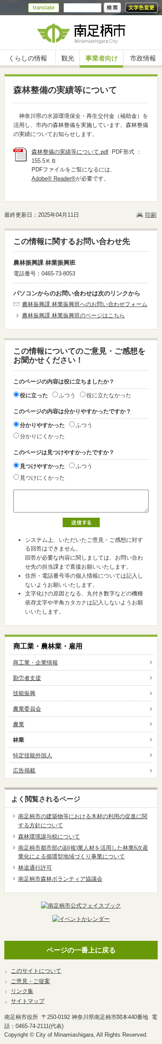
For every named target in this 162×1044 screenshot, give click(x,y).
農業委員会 (27, 708)
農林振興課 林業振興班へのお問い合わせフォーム (84, 304)
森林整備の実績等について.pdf (70, 152)
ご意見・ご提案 (30, 981)
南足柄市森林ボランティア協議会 (60, 879)
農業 (18, 724)
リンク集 (22, 991)
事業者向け (102, 58)
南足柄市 (81, 33)
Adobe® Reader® (54, 178)
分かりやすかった (42, 425)
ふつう (67, 395)
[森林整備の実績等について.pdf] (20, 159)
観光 (67, 58)
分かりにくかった (42, 436)
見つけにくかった (42, 478)
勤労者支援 (27, 678)
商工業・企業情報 (35, 662)
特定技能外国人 (32, 755)
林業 (18, 740)
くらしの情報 (27, 58)
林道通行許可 (35, 867)
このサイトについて (36, 971)
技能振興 (24, 693)
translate (43, 7)
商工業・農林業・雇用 (48, 646)
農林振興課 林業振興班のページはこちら (73, 315)
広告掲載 (24, 770)
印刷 (150, 215)
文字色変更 (141, 8)
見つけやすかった (42, 466)
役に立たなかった (108, 395)
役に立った (34, 395)
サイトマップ (27, 1001)
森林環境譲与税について (49, 836)
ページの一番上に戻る (81, 950)
